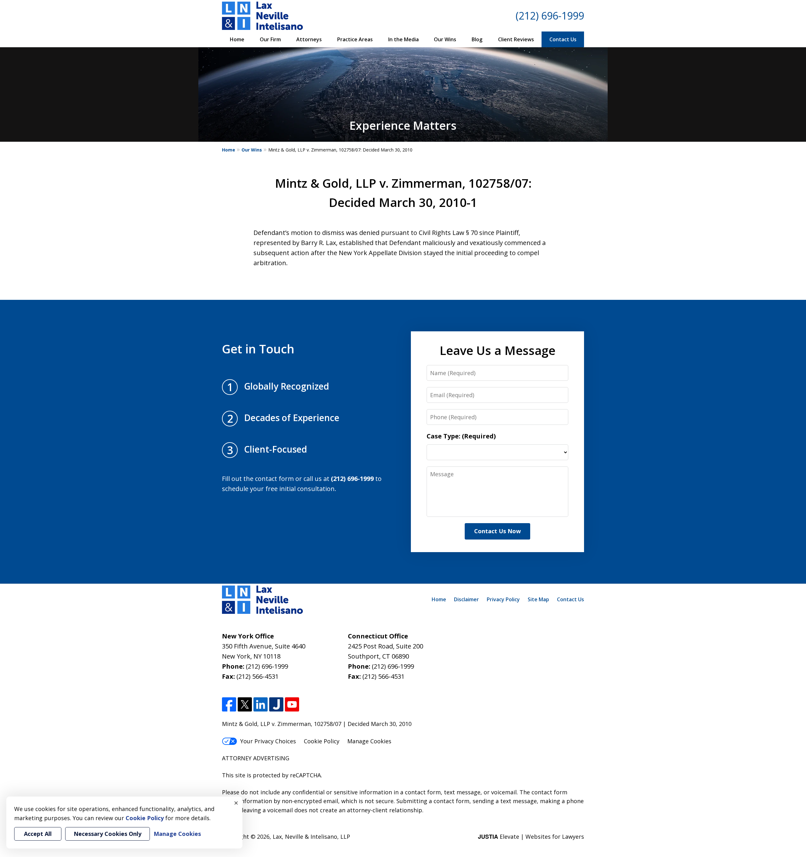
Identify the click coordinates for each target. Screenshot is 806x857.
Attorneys (309, 39)
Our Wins (445, 39)
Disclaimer (466, 599)
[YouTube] (292, 704)
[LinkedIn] (260, 704)
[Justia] (276, 704)
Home (237, 39)
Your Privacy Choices (268, 741)
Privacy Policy (503, 599)
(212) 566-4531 (257, 676)
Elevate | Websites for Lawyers (531, 836)
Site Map (538, 599)
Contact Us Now (497, 531)
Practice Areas (355, 39)
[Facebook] (229, 704)
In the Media (403, 39)
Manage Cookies (369, 741)
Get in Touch (258, 348)
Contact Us (562, 39)
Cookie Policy (321, 741)
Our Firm (270, 39)
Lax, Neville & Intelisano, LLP (311, 836)
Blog (477, 39)
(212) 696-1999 (550, 15)
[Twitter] (245, 704)
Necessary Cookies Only (107, 833)
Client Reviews (516, 39)
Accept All (38, 833)
